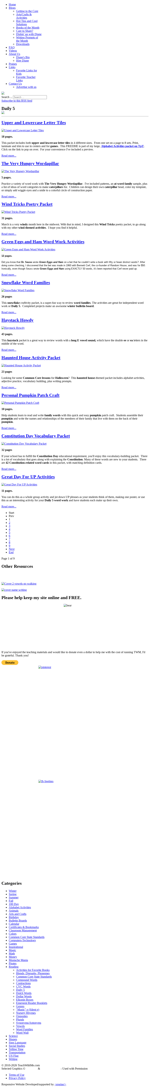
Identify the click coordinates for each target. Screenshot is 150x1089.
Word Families (24, 1029)
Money (13, 956)
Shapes (13, 1039)
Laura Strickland (50, 1068)
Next (11, 549)
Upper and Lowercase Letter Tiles (33, 122)
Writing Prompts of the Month (27, 39)
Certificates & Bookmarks (24, 927)
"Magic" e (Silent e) (27, 1009)
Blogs (12, 7)
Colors (12, 933)
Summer (13, 897)
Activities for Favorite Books (33, 970)
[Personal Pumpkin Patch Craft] (20, 402)
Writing (13, 1059)
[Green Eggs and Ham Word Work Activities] (28, 249)
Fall (11, 900)
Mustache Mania (18, 960)
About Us (14, 54)
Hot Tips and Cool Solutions (27, 22)
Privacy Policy (17, 1078)
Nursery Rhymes (26, 1012)
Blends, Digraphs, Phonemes (33, 973)
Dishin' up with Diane (29, 34)
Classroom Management (23, 930)
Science (13, 1036)
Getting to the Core (27, 11)
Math (12, 953)
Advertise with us (26, 86)
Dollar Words (24, 996)
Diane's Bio (23, 57)
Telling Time (16, 1049)
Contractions (23, 983)
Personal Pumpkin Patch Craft (30, 395)
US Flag (13, 1055)
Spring (12, 894)
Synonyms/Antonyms (28, 1022)
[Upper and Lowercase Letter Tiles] (22, 130)
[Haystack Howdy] (13, 327)
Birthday (14, 917)
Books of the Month (27, 27)
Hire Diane (22, 60)
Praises (13, 63)
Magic (12, 950)
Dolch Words (23, 993)
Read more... (8, 155)
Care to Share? (24, 30)
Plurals (20, 1019)
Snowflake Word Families (25, 282)
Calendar (14, 923)
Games (13, 943)
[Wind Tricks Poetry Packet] (18, 211)
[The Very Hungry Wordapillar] (20, 171)
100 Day (14, 904)
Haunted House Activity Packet (30, 357)
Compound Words (26, 979)
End (11, 552)
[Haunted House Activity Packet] (21, 365)
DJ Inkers (31, 1068)
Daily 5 (20, 989)
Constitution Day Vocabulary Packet (35, 435)
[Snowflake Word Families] (17, 290)
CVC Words (23, 986)
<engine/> (60, 1084)
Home (12, 4)
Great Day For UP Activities (28, 476)
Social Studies (17, 1045)
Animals (13, 910)
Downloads (22, 44)
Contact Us (15, 83)
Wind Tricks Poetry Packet (26, 204)
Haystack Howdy (17, 320)
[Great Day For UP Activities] (19, 484)
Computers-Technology (22, 940)
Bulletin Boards (18, 920)
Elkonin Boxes (24, 999)
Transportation (17, 1052)
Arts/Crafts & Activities (24, 16)
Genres (20, 1006)
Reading (13, 966)
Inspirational (16, 946)
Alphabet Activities (20, 907)
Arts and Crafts (17, 914)
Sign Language (17, 1042)
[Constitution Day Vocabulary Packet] (23, 443)
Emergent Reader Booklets (31, 1003)
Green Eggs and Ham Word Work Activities (42, 241)
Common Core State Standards (26, 937)
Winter (12, 890)
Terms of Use (16, 1074)
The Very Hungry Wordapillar (30, 163)
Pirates (12, 963)
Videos (13, 50)
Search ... (6, 97)
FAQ (12, 47)
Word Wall (22, 1032)
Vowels (20, 1026)
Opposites (22, 1016)
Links (12, 67)
